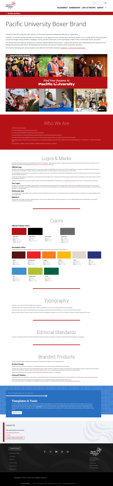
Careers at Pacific (13, 462)
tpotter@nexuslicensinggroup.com (63, 379)
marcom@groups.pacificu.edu (47, 164)
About (100, 7)
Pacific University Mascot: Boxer (40, 483)
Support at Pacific (15, 448)
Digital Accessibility (94, 465)
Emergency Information (14, 453)
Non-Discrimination (94, 467)
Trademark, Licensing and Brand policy (73, 48)
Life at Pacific (89, 7)
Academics (62, 7)
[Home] (11, 5)
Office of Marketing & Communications (30, 164)
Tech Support (12, 456)
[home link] (96, 451)
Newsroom (11, 459)
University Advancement (15, 16)
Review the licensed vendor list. (91, 377)
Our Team (8, 435)
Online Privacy (93, 463)
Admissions (74, 7)
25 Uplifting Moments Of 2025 (69, 483)
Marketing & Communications (24, 16)
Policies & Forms (13, 466)
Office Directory (8, 16)
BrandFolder (45, 163)
